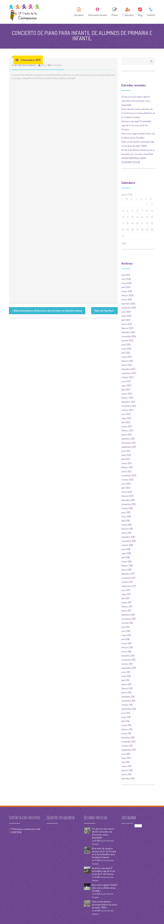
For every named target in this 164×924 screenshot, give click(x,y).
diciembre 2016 (128, 614)
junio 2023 (126, 381)
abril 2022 (125, 422)
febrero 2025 (127, 328)
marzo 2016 (126, 643)
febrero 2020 (127, 496)
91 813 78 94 (16, 832)
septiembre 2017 (128, 586)
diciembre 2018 (128, 536)
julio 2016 (125, 627)
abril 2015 (125, 680)
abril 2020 (125, 487)
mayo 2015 (126, 676)
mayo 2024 (126, 348)
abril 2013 (125, 762)
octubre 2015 (127, 663)
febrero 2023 (127, 397)
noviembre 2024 (128, 336)
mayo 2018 (126, 553)
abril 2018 (125, 557)
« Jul (123, 243)
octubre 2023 (127, 377)
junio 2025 (126, 311)
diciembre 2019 (128, 500)
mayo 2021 (126, 455)
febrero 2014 (127, 729)
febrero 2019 (127, 528)
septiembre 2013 (128, 749)
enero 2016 (126, 651)
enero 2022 (126, 434)
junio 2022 (126, 414)
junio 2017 (125, 590)
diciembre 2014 (128, 696)
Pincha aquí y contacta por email (25, 829)
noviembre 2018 (128, 541)
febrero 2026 (127, 295)
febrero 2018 (127, 565)
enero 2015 (126, 692)
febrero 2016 (127, 647)
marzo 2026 (126, 291)
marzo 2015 (126, 684)
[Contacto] (150, 11)
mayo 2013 (126, 758)
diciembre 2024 (128, 332)
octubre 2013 (127, 745)
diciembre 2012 (128, 778)
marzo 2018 (126, 561)
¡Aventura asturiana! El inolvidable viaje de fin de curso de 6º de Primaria (136, 125)
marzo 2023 (126, 393)
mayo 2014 (126, 717)
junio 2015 (125, 672)
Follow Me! (138, 826)
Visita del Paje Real (103, 310)
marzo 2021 (126, 463)
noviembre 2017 (128, 577)
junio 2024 (126, 344)
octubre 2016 (127, 622)
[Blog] (140, 11)
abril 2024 (125, 352)
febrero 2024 (127, 360)
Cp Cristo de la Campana (25, 65)
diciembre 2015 (128, 655)
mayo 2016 (126, 635)
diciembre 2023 (128, 369)
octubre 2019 (127, 508)
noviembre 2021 (128, 442)
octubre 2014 (127, 704)
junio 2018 (125, 549)
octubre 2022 (127, 410)
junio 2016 (125, 631)
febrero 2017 (127, 606)
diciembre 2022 (128, 401)
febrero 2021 (127, 467)
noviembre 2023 (128, 373)
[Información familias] (97, 11)
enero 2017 (126, 610)
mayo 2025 (126, 315)
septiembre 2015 (128, 667)
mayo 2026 (126, 283)
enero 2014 (126, 733)
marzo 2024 (126, 356)
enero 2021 (126, 471)
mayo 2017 (126, 594)
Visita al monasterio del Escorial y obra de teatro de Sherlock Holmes (48, 310)
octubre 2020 (127, 479)
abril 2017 (125, 598)
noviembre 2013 (128, 741)
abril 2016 (125, 639)
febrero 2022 (127, 430)
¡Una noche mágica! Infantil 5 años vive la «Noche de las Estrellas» (104, 887)
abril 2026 (125, 287)
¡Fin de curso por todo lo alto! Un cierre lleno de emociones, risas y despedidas (136, 100)
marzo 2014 (126, 725)
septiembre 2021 (128, 446)
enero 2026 (126, 299)
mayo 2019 (126, 516)
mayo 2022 (126, 418)
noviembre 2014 (128, 700)
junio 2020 (126, 483)
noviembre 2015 (128, 659)
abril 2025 (125, 320)
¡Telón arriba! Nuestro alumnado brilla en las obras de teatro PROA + (104, 904)
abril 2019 (125, 520)
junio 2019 (125, 512)
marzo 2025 (126, 324)
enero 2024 (126, 365)
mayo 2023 (126, 385)
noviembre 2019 (128, 504)
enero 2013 (126, 774)
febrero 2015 (127, 688)
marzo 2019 (126, 524)
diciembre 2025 (128, 303)
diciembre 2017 (128, 573)
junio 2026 (126, 279)
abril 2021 (125, 459)
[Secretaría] (78, 11)
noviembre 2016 (128, 618)
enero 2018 (126, 569)
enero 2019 (126, 532)
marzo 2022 (126, 426)
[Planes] (115, 11)
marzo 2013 (126, 766)
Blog (43, 65)
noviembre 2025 (128, 307)
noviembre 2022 (128, 405)
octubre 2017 (127, 582)
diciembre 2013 (128, 737)
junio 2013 (125, 753)
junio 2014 (125, 713)
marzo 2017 (126, 602)
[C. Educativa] (127, 11)
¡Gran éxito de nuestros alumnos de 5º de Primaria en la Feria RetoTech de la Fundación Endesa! (138, 113)
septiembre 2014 (128, 708)
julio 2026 (125, 275)
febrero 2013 (127, 770)
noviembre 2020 (128, 475)
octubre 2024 (127, 340)
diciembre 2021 (128, 438)
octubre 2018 (127, 545)
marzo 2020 (126, 491)
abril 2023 (125, 389)
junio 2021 (125, 451)
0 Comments (56, 65)
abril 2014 (125, 721)
